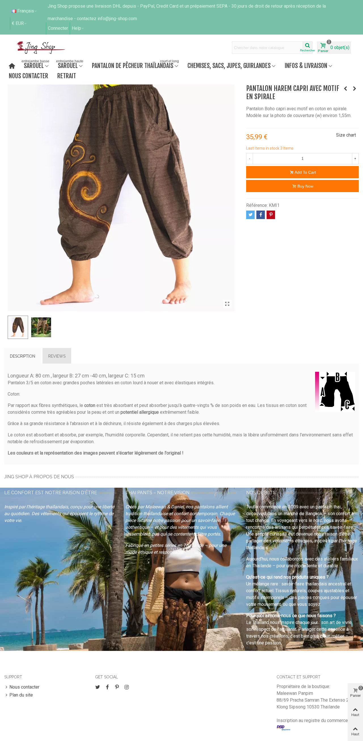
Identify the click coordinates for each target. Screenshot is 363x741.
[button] (78, 28)
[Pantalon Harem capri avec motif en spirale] (227, 304)
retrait (66, 76)
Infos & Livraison (306, 65)
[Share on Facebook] (260, 215)
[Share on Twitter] (250, 215)
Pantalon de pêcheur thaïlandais (135, 65)
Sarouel (35, 65)
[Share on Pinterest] (271, 215)
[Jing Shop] (47, 47)
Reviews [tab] (57, 356)
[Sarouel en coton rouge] (345, 88)
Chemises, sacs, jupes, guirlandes (229, 65)
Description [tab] (22, 356)
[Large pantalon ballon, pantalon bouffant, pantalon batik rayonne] (354, 88)
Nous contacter (28, 76)
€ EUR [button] (18, 23)
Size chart (346, 135)
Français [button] (25, 11)
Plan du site (21, 695)
